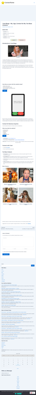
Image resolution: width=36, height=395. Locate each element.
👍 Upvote (14, 40)
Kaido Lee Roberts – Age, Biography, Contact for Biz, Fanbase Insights (12, 320)
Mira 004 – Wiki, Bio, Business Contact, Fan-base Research (11, 332)
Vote (4, 135)
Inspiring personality (6, 134)
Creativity (4, 132)
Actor (2, 269)
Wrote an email (5, 89)
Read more (24, 314)
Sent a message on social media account (9, 88)
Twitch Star (3, 279)
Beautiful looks (5, 131)
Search (33, 265)
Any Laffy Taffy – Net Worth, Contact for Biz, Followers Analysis (11, 291)
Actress (18, 378)
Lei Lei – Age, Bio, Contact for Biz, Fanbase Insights (9, 336)
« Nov (18, 368)
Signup (3, 346)
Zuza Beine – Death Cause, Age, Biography (8, 324)
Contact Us (3, 342)
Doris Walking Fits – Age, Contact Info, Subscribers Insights (10, 298)
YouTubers (3, 281)
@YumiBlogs (8, 147)
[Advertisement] (18, 12)
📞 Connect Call (15, 113)
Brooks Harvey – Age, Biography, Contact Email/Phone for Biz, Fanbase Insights (14, 312)
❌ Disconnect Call (21, 113)
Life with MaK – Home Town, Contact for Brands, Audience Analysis (12, 295)
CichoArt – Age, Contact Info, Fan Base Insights (9, 305)
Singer (2, 275)
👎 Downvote (21, 40)
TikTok (2, 278)
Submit (5, 90)
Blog (2, 272)
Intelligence (4, 133)
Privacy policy (19, 393)
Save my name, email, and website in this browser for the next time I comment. (15, 251)
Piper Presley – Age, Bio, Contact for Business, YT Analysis (10, 288)
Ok (15, 393)
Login (2, 347)
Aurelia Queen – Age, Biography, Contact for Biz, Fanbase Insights (12, 328)
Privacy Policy (4, 345)
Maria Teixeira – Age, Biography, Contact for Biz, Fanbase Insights (12, 316)
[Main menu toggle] (34, 3)
